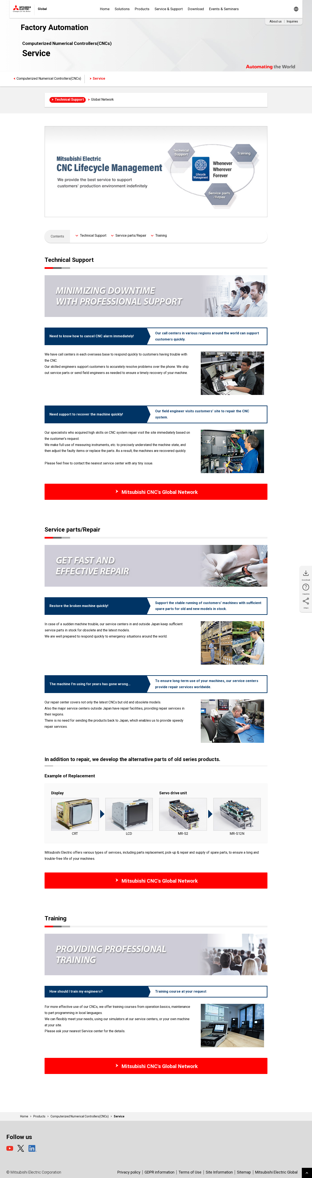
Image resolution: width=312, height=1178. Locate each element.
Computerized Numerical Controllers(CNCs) (49, 78)
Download (196, 9)
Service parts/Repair (130, 235)
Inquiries (292, 21)
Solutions (122, 9)
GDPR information (159, 1172)
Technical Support (69, 99)
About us (276, 21)
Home (105, 9)
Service (99, 78)
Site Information (219, 1172)
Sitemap (244, 1172)
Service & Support (169, 9)
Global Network (102, 99)
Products (142, 9)
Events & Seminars (224, 9)
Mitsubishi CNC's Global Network (159, 492)
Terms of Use (189, 1172)
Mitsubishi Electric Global (276, 1172)
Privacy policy (129, 1172)
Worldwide (296, 9)
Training (161, 235)
